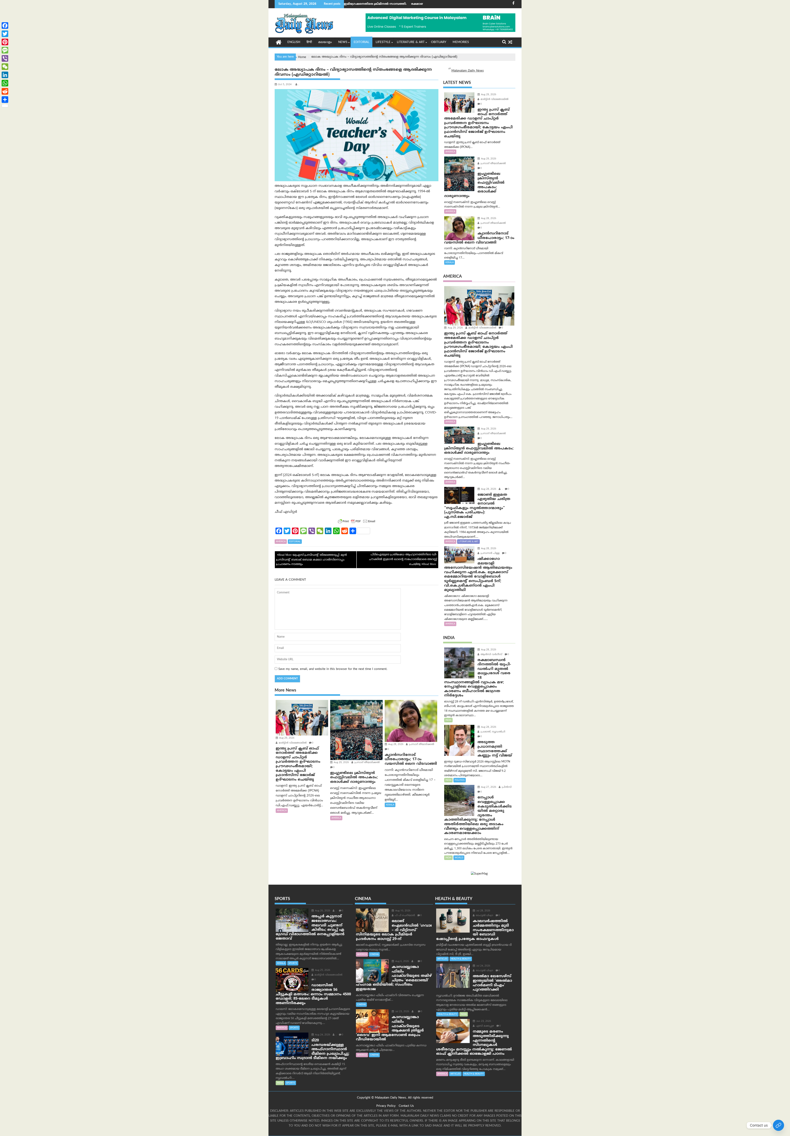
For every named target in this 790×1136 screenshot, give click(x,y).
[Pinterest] (5, 42)
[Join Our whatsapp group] (778, 1125)
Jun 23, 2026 (483, 1021)
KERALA (390, 804)
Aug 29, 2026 (286, 738)
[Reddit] (5, 91)
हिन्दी (309, 42)
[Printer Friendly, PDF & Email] (356, 521)
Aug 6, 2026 (401, 961)
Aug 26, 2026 (322, 910)
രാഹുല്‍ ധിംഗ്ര (484, 915)
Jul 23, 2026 (401, 1011)
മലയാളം (325, 42)
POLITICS (460, 780)
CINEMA (374, 954)
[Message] (5, 50)
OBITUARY (438, 42)
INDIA (448, 720)
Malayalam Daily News (467, 71)
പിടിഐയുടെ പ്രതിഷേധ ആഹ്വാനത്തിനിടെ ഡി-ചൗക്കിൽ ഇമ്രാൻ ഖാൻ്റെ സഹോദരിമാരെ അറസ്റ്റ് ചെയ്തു (403, 559)
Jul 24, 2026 (482, 966)
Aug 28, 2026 (395, 744)
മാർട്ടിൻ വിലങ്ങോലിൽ (292, 743)
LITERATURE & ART (411, 42)
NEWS (342, 42)
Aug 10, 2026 (402, 910)
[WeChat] (5, 67)
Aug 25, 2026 (322, 970)
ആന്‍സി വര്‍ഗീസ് (491, 654)
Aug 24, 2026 (322, 1034)
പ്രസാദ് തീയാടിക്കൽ (367, 762)
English (293, 42)
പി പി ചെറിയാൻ (404, 915)
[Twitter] (5, 34)
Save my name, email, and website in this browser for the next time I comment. (332, 669)
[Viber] (5, 58)
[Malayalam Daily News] (278, 42)
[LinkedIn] (5, 75)
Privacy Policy (386, 1106)
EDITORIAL (361, 42)
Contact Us (406, 1106)
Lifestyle (383, 42)
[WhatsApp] (5, 83)
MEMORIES (461, 42)
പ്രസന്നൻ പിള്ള (490, 553)
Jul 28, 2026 (482, 910)
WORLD (459, 857)
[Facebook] (5, 25)
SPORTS (292, 963)
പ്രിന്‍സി (506, 787)
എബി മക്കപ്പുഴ (484, 1026)
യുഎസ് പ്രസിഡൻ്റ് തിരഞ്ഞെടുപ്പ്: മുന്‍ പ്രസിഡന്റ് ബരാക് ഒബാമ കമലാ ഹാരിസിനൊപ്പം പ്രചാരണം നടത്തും (311, 559)
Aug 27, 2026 (488, 787)
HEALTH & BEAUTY (461, 958)
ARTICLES (442, 958)
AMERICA (281, 541)
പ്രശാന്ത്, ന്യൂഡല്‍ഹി (492, 731)
